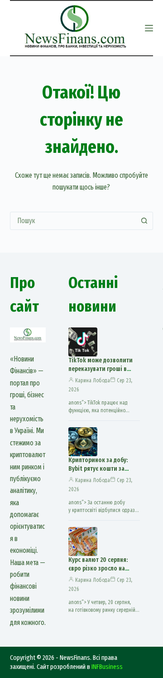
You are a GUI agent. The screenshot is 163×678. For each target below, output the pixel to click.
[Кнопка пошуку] (144, 220)
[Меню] (149, 28)
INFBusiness (107, 667)
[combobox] (73, 221)
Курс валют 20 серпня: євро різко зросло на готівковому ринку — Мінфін (98, 573)
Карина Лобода (92, 380)
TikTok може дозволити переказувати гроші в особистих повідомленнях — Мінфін (103, 373)
